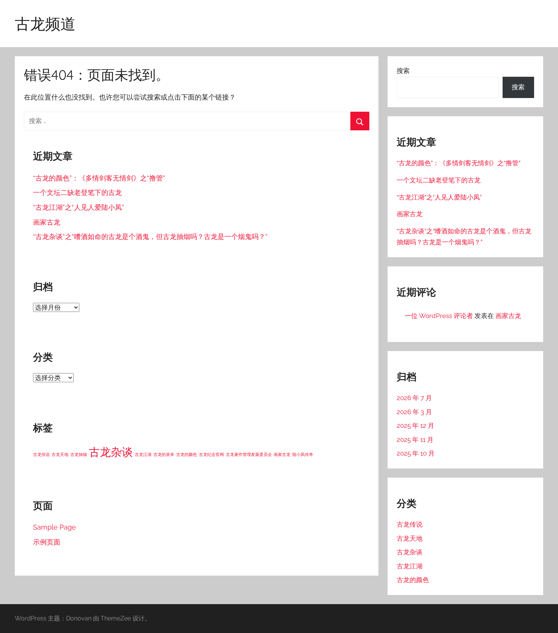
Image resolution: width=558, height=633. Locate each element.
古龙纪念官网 (211, 454)
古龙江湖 (143, 454)
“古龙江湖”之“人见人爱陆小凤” (78, 207)
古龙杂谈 (111, 452)
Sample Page (54, 527)
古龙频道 (45, 23)
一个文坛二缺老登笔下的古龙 (77, 192)
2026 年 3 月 (414, 412)
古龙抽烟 (78, 454)
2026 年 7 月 (414, 398)
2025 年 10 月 (416, 453)
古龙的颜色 (186, 454)
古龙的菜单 (163, 454)
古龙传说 (41, 454)
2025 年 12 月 (415, 425)
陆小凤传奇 (302, 454)
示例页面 (46, 542)
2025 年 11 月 (415, 439)
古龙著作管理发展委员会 (249, 454)
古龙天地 (60, 454)
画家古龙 (46, 222)
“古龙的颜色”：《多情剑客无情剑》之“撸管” (99, 178)
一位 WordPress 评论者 (439, 316)
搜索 (403, 70)
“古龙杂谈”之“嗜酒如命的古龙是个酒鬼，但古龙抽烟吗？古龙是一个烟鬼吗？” (150, 237)
